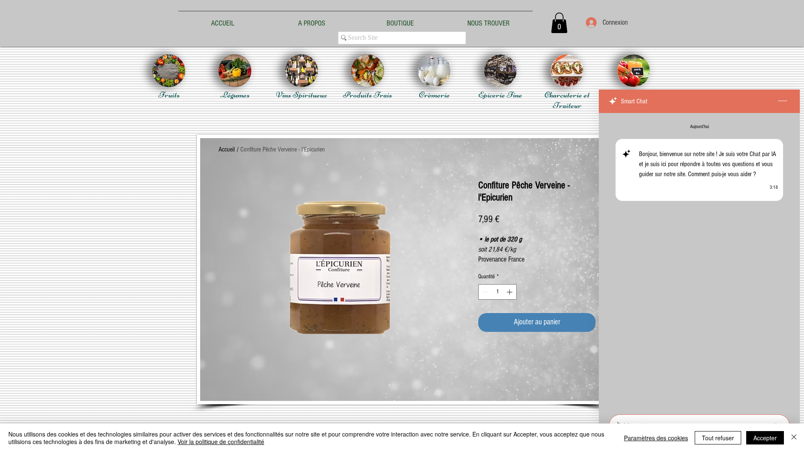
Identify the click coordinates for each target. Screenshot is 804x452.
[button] (559, 23)
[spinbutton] (497, 292)
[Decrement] (484, 292)
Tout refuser (718, 438)
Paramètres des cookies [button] (656, 438)
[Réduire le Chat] (782, 101)
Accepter (765, 438)
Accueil (227, 149)
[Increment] (510, 292)
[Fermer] (794, 437)
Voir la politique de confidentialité (221, 441)
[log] (699, 261)
